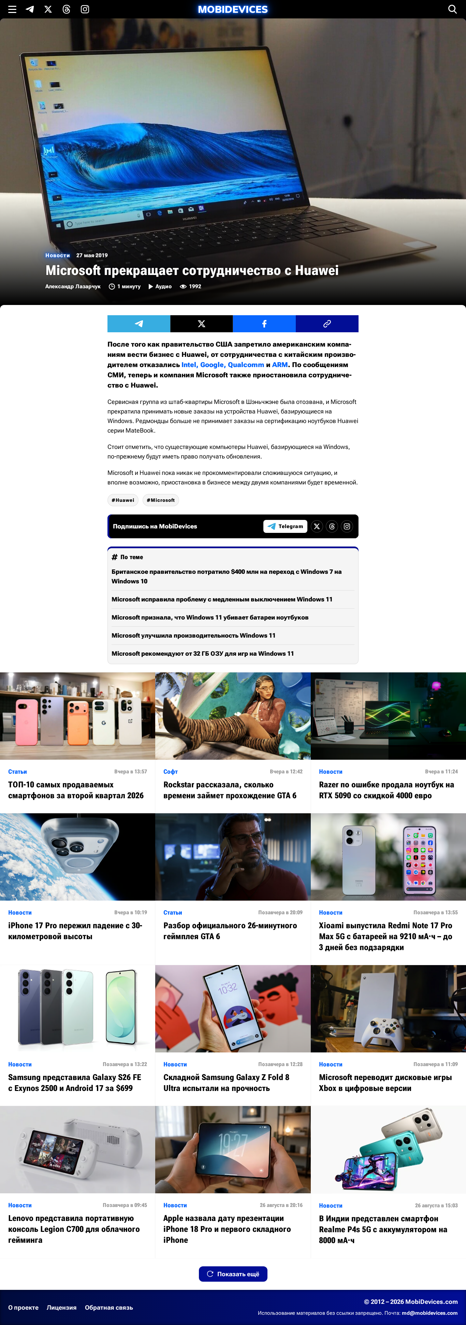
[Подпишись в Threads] (66, 9)
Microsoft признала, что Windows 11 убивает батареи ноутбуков (210, 617)
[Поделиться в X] (201, 323)
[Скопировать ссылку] (327, 323)
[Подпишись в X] (48, 9)
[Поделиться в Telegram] (138, 323)
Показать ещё (238, 1274)
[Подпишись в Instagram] (85, 9)
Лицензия (62, 1307)
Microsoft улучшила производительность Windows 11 (194, 635)
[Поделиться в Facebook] (264, 323)
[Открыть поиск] (452, 9)
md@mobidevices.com (430, 1313)
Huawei (125, 500)
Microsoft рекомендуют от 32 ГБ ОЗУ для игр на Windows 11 (203, 653)
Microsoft (163, 500)
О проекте (23, 1307)
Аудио (164, 286)
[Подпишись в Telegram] (29, 9)
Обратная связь (109, 1307)
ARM (280, 365)
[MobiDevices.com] (233, 9)
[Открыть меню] (12, 9)
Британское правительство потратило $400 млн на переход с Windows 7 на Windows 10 (227, 576)
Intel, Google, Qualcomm (222, 365)
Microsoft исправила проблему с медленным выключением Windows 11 (222, 599)
